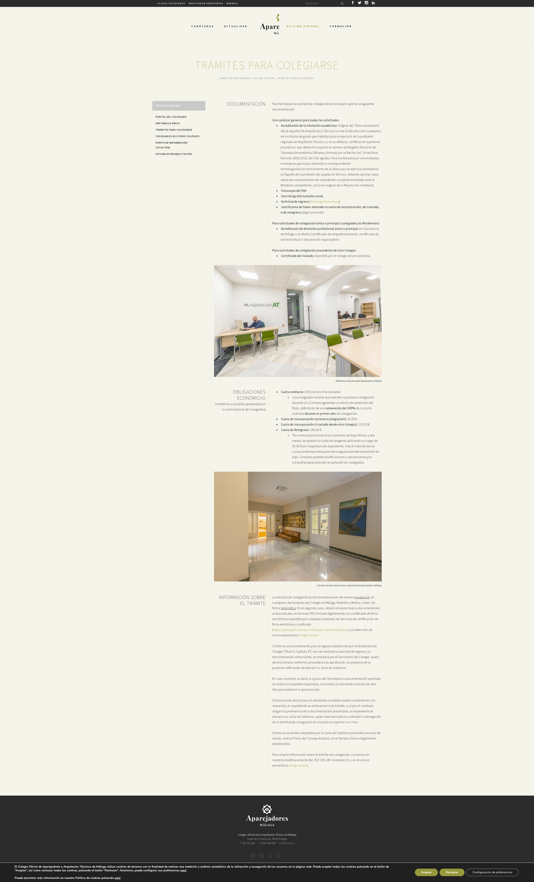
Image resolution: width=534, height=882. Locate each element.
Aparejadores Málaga (235, 78)
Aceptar (426, 872)
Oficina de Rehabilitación (174, 153)
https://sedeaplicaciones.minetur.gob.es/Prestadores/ (310, 630)
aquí (183, 870)
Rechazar (452, 872)
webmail (232, 3)
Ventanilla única (168, 123)
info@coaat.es (309, 635)
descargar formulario (324, 201)
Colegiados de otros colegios (178, 136)
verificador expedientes (206, 3)
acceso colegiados (171, 3)
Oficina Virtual (264, 78)
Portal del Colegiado (171, 116)
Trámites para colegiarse (174, 129)
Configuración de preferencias (492, 872)
